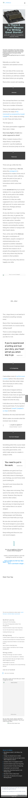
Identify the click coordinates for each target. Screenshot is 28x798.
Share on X (19, 355)
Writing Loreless (7, 652)
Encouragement (19, 35)
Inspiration (12, 36)
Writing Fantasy (7, 635)
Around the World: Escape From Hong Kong (12, 627)
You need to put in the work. (13, 464)
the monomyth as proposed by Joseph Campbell (14, 114)
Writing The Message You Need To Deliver (12, 654)
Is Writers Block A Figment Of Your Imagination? (14, 637)
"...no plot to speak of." (15, 425)
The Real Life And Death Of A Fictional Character (14, 639)
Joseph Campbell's (18, 408)
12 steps (5, 411)
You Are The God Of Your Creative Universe (12, 629)
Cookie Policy (4, 792)
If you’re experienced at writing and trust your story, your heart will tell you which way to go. (14, 348)
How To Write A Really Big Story (10, 645)
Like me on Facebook (9, 670)
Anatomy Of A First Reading (9, 622)
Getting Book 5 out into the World (11, 768)
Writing (16, 36)
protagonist (13, 171)
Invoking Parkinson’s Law (8, 632)
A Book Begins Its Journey (8, 662)
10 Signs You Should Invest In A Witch (12, 756)
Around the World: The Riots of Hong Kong (13, 766)
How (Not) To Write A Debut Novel (11, 773)
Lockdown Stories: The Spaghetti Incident (13, 761)
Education (13, 35)
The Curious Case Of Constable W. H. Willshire (13, 656)
